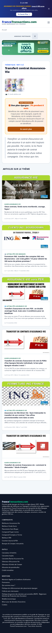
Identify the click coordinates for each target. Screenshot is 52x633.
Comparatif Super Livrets (10, 532)
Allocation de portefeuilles (10, 567)
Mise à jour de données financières (14, 602)
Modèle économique (9, 599)
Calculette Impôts (8, 556)
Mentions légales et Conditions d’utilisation (16, 579)
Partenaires (6, 582)
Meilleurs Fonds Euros (9, 526)
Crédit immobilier (8, 570)
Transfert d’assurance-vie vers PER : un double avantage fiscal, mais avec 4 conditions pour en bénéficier (24, 310)
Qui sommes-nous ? (8, 585)
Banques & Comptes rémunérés (13, 544)
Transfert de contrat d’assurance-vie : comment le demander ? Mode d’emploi (25, 466)
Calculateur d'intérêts (9, 553)
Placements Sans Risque (10, 529)
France (19, 22)
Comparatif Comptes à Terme (12, 535)
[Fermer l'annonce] (35, 36)
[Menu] (48, 22)
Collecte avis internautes (10, 591)
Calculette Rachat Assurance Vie (13, 559)
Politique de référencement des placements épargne (19, 588)
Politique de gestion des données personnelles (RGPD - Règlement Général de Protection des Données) (24, 595)
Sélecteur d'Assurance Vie (10, 561)
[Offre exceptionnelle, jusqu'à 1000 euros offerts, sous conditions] (26, 47)
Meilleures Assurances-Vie (11, 523)
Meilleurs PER (6, 538)
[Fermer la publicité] (49, 9)
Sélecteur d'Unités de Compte (12, 564)
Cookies (4, 605)
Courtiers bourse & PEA (10, 541)
